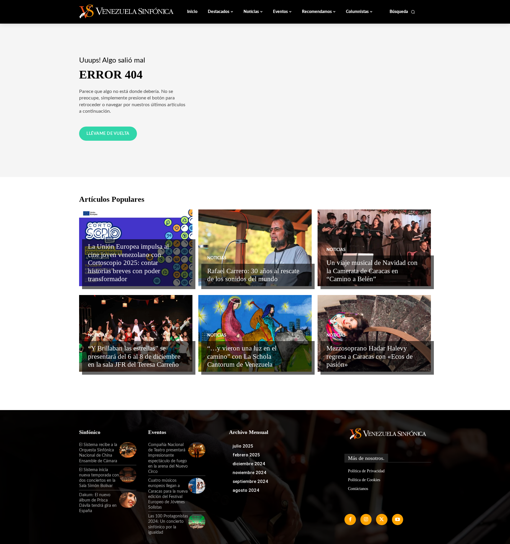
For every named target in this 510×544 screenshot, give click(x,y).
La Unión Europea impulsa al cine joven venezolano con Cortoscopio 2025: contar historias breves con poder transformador (128, 263)
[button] (402, 12)
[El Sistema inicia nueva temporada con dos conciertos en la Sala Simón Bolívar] (127, 475)
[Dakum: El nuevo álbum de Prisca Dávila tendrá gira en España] (127, 500)
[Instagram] (366, 519)
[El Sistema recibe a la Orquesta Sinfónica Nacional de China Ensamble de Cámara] (127, 450)
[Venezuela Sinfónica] (118, 11)
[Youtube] (397, 519)
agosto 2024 (246, 490)
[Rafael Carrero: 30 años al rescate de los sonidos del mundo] (255, 247)
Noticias (97, 234)
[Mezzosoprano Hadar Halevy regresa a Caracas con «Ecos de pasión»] (374, 333)
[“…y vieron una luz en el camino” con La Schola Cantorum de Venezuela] (255, 333)
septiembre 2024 (250, 481)
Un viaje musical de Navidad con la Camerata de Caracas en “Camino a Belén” (372, 271)
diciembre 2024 (249, 463)
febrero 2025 (246, 455)
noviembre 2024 (249, 472)
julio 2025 (243, 446)
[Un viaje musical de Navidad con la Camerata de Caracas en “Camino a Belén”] (374, 247)
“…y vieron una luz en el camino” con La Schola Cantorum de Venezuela (242, 356)
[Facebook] (350, 519)
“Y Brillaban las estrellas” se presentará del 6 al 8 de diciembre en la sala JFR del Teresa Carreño (134, 356)
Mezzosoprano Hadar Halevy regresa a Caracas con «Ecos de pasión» (369, 356)
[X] (381, 519)
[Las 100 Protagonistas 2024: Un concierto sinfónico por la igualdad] (196, 521)
